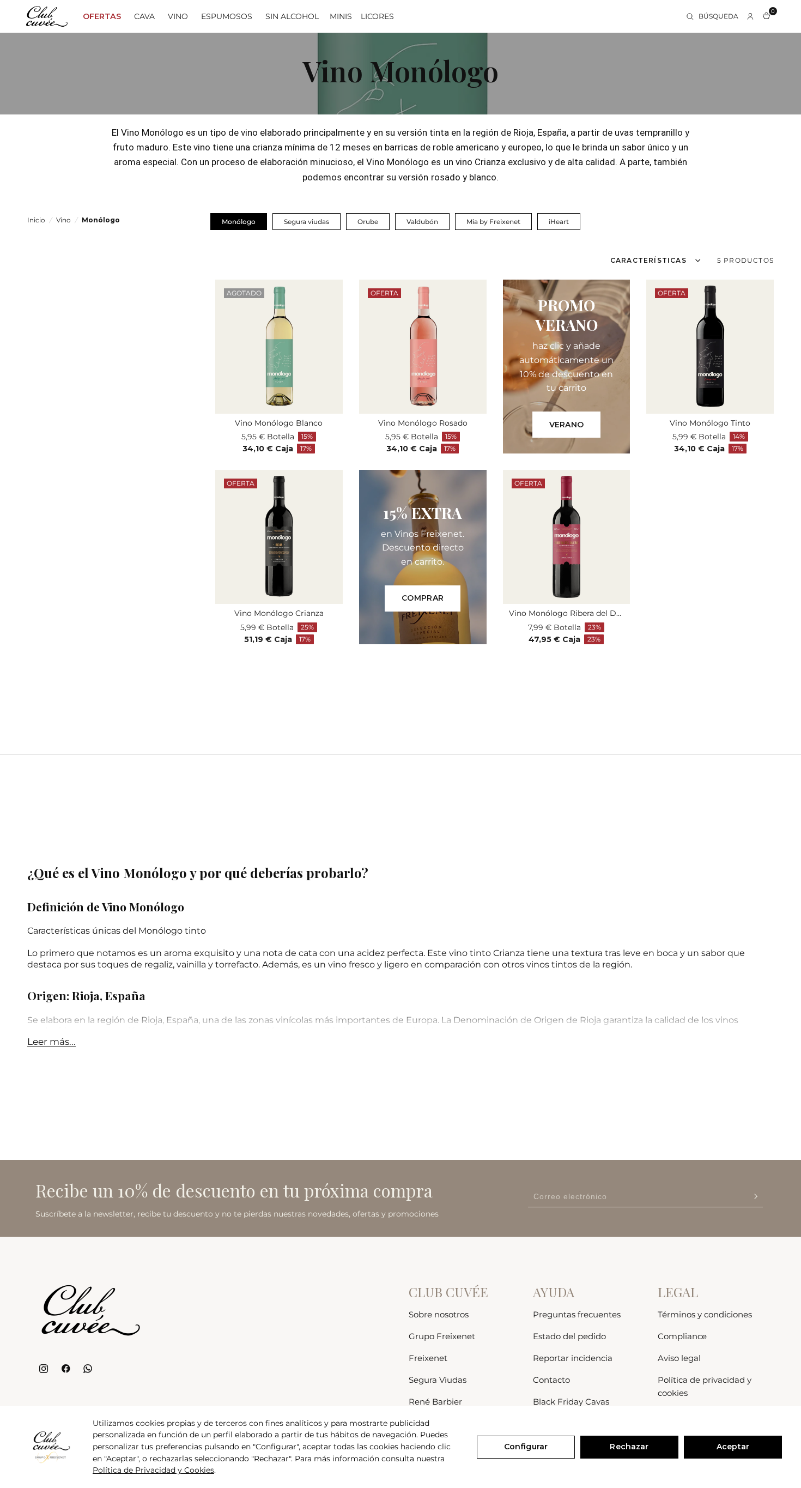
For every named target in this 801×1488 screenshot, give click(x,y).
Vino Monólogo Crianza (279, 613)
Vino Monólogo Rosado (423, 423)
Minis (341, 16)
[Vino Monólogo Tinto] (710, 347)
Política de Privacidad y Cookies (153, 1470)
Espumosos (226, 16)
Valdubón (422, 221)
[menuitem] (102, 16)
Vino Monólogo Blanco (279, 423)
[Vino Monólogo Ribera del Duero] (566, 537)
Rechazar (629, 1446)
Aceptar (733, 1446)
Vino (178, 16)
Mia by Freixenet (493, 221)
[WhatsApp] (87, 1368)
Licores (377, 16)
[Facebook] (65, 1368)
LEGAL (678, 1291)
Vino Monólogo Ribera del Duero (566, 613)
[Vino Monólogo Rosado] (423, 347)
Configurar (526, 1446)
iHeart (559, 221)
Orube (367, 221)
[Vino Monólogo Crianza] (279, 537)
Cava (144, 16)
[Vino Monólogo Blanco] (279, 347)
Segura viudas (306, 221)
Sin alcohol (292, 16)
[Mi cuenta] (750, 16)
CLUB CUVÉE (448, 1291)
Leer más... (51, 1041)
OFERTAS (102, 16)
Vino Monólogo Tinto (710, 423)
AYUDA (553, 1291)
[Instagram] (43, 1368)
